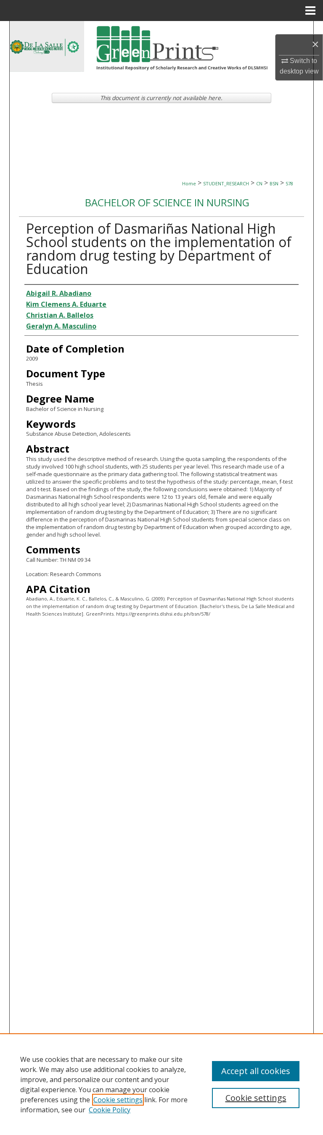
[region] (161, 1084)
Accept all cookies (255, 1071)
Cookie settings (118, 1099)
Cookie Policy (109, 1109)
